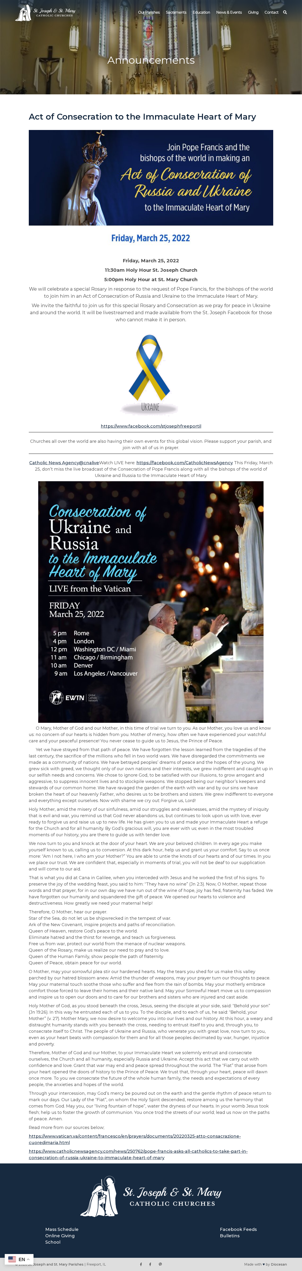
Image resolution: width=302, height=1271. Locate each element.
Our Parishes (149, 12)
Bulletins (229, 1235)
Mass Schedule (62, 1229)
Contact (271, 12)
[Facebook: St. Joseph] (141, 1264)
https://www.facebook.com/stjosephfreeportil (151, 426)
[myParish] (160, 1264)
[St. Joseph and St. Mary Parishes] (45, 19)
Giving (253, 12)
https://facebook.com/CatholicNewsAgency (184, 462)
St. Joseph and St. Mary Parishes (56, 1264)
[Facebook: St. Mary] (150, 1264)
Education (201, 12)
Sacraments (176, 12)
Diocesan (279, 1264)
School (52, 1242)
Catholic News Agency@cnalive (64, 462)
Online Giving (60, 1235)
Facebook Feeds (238, 1229)
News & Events (229, 12)
